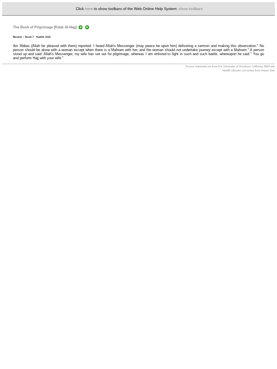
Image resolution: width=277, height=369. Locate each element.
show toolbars (191, 8)
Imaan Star (268, 70)
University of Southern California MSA (246, 66)
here (89, 8)
